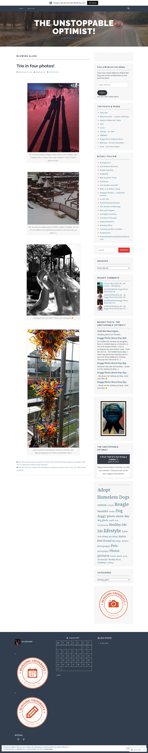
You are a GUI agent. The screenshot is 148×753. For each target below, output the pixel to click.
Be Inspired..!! (105, 163)
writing (110, 563)
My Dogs (116, 540)
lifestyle (112, 531)
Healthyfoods (102, 525)
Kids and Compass (107, 210)
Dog (119, 510)
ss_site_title (104, 199)
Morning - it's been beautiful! (112, 143)
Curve (102, 128)
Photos (114, 551)
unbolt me (104, 181)
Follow (102, 93)
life (100, 531)
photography (45, 467)
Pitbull (113, 556)
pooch (119, 556)
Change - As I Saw (107, 131)
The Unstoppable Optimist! (74, 27)
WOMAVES (104, 174)
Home (21, 8)
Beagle (122, 504)
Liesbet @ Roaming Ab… (113, 295)
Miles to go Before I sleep (110, 189)
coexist (112, 511)
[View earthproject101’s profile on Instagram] (18, 739)
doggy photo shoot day (113, 516)
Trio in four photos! (35, 65)
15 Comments (54, 72)
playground (71, 462)
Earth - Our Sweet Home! (110, 146)
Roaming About (106, 225)
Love (125, 531)
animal (101, 505)
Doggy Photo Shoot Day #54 (111, 372)
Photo (52, 462)
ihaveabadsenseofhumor (110, 203)
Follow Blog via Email (111, 67)
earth (111, 520)
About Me (31, 8)
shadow (78, 462)
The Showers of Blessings (110, 206)
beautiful (22, 462)
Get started (92, 3)
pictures (103, 556)
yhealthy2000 (40, 72)
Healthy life (118, 524)
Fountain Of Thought (108, 218)
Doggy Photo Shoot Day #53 (111, 382)
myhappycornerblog (108, 214)
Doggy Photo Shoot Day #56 (115, 297)
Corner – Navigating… (112, 286)
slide (83, 462)
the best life (102, 559)
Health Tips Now (106, 170)
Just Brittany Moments (109, 166)
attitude (110, 505)
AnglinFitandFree (107, 221)
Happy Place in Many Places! (111, 139)
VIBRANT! (104, 135)
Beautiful (22, 467)
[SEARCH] (128, 8)
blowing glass (30, 462)
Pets (114, 545)
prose (125, 556)
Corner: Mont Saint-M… (113, 283)
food (116, 520)
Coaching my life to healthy (111, 229)
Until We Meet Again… (108, 331)
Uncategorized (25, 465)
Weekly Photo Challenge (39, 465)
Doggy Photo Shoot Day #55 (115, 308)
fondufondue (105, 233)
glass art (28, 467)
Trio (18, 465)
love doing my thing (42, 462)
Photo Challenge (60, 462)
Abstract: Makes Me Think (110, 120)
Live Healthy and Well (109, 185)
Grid (101, 124)
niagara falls (36, 467)
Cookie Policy (48, 749)
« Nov (58, 675)
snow (71, 467)
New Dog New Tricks (108, 178)
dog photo (102, 520)
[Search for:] (108, 250)
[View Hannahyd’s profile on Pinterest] (24, 739)
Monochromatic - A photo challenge (114, 116)
